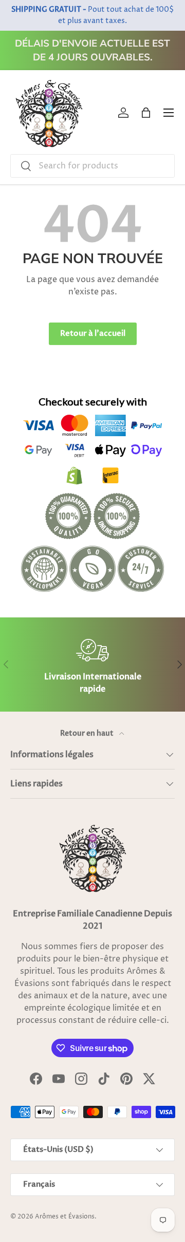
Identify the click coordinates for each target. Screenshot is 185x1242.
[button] (146, 112)
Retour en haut (87, 733)
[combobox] (92, 166)
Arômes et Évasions (65, 1216)
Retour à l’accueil (92, 333)
